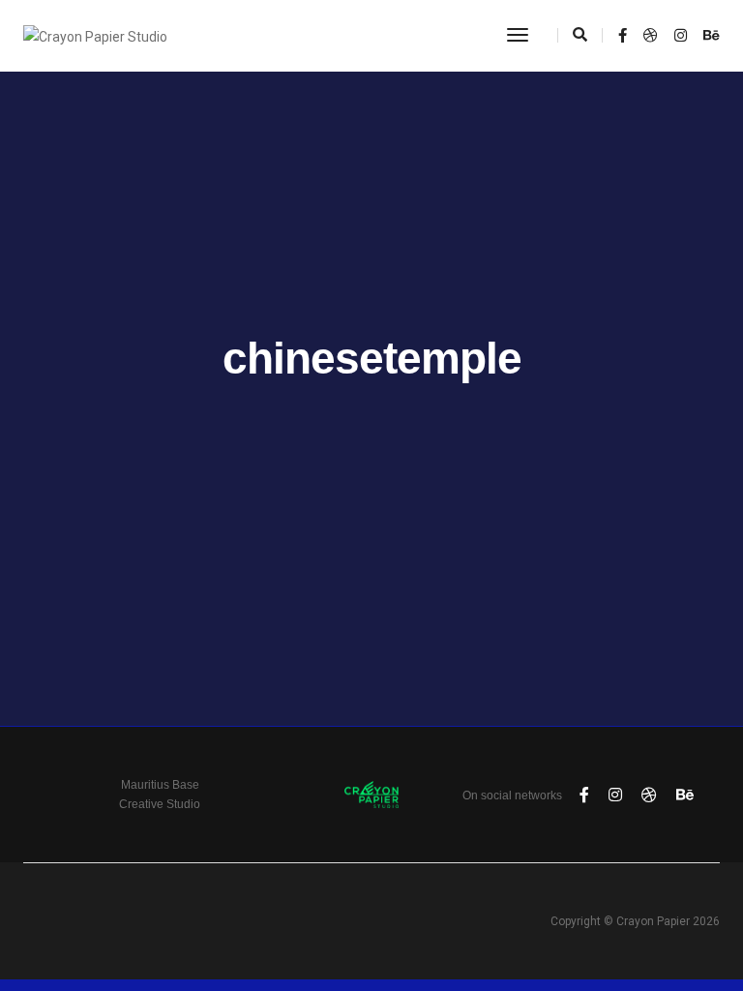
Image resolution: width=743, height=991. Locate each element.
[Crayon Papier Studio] (95, 35)
